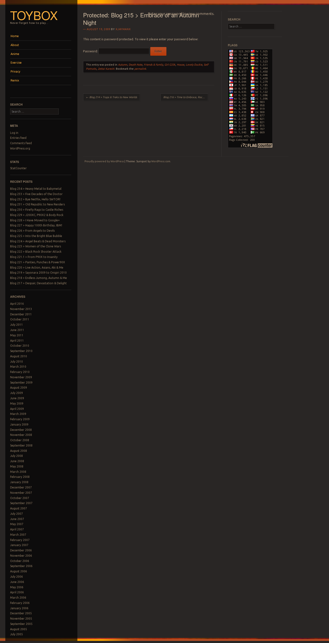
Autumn (122, 64)
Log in (14, 132)
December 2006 (21, 550)
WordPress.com (160, 161)
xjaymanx (123, 29)
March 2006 (18, 597)
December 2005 (21, 613)
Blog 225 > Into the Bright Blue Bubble (36, 235)
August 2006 (18, 571)
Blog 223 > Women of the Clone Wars (35, 246)
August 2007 (18, 508)
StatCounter (18, 168)
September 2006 (21, 566)
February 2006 (20, 602)
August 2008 (18, 450)
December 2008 (21, 429)
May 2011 (16, 335)
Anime (15, 53)
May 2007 (16, 524)
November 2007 (21, 492)
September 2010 (21, 350)
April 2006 (17, 592)
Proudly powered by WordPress (104, 161)
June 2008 (17, 461)
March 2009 (18, 413)
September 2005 (21, 623)
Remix (15, 80)
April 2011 (17, 340)
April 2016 (17, 303)
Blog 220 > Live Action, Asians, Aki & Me (36, 267)
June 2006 (17, 581)
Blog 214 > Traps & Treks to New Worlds (111, 97)
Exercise (16, 62)
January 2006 (19, 608)
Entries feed (18, 137)
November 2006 (21, 555)
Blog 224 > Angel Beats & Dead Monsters (38, 241)
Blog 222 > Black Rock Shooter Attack (35, 251)
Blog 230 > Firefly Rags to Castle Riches (36, 209)
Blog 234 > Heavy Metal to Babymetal (35, 188)
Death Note (135, 64)
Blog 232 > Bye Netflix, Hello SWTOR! (35, 199)
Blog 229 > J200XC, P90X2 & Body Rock (36, 215)
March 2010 (18, 366)
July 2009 (16, 392)
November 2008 (21, 434)
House (180, 64)
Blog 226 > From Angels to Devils (32, 230)
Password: (91, 51)
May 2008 (16, 466)
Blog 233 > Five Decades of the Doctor (36, 194)
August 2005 (18, 629)
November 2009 (21, 377)
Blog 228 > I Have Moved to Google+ (35, 220)
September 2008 (21, 445)
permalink (140, 68)
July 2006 (16, 576)
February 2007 (20, 539)
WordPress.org (20, 148)
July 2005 (16, 634)
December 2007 (21, 487)
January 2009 (19, 424)
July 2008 (16, 455)
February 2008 (20, 476)
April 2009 (17, 408)
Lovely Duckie (194, 64)
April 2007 (17, 529)
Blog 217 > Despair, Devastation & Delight (38, 283)
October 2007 (19, 498)
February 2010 (20, 371)
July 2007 (16, 513)
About (15, 45)
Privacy (15, 71)
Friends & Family (153, 64)
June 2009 (17, 398)
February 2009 (20, 419)
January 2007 (19, 545)
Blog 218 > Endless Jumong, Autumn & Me (38, 277)
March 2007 (18, 534)
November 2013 (21, 309)
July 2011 (16, 324)
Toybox (34, 15)
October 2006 (19, 560)
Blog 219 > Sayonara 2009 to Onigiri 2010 (38, 272)
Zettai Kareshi (106, 68)
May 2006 (16, 587)
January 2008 (19, 482)
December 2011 (21, 314)
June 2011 (17, 330)
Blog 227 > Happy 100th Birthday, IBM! (36, 225)
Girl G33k (169, 64)
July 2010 (16, 361)
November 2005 (21, 618)
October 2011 (19, 319)
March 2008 (18, 471)
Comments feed (21, 143)
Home (15, 36)
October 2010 (19, 345)
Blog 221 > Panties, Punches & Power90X (37, 262)
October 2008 (19, 440)
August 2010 (18, 356)
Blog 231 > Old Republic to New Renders (37, 204)
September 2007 (21, 503)
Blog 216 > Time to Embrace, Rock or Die (185, 97)
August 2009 (18, 387)
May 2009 (16, 403)
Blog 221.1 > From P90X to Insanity (34, 256)
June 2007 (17, 519)
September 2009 (21, 382)
